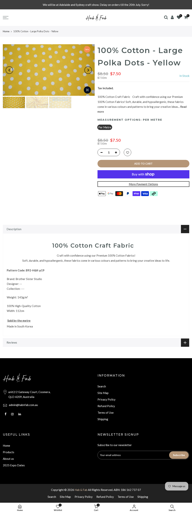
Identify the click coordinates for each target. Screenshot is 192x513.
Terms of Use (106, 412)
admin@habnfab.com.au (23, 405)
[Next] (88, 70)
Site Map (103, 393)
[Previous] (9, 70)
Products (8, 452)
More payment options (143, 184)
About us (8, 458)
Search (102, 386)
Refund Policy (106, 406)
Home (6, 31)
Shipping (103, 419)
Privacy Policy (107, 399)
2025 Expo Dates (14, 465)
